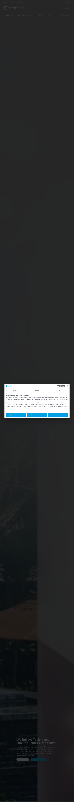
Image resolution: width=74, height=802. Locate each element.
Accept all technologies (58, 415)
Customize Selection (36, 415)
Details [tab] (37, 390)
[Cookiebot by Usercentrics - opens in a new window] (58, 386)
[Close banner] (67, 385)
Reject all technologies (16, 415)
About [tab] (58, 390)
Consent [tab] (15, 390)
